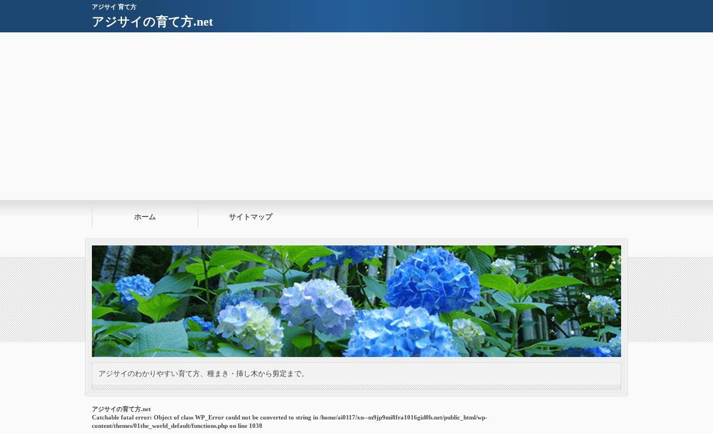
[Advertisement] (356, 116)
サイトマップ (250, 217)
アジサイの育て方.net (152, 21)
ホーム (145, 217)
